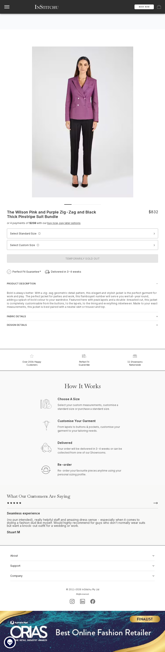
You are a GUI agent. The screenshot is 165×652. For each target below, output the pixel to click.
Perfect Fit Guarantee (84, 363)
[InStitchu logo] (46, 7)
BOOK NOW (144, 7)
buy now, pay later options (64, 223)
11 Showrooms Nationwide (134, 363)
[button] (39, 233)
